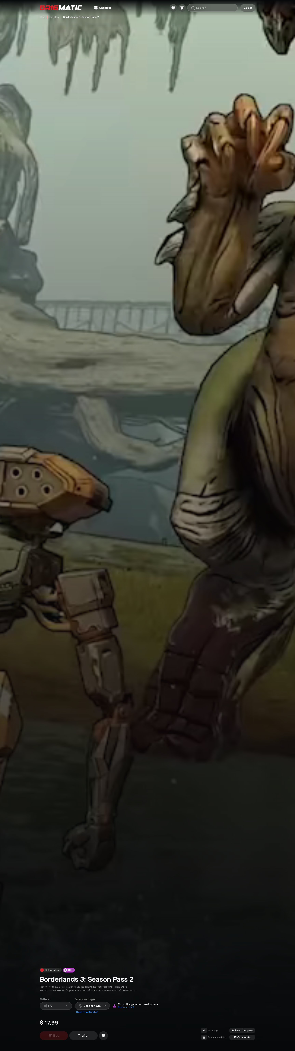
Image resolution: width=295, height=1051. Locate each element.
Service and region (85, 999)
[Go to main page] (61, 8)
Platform (45, 999)
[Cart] (182, 8)
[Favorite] (173, 8)
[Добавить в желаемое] (103, 1035)
